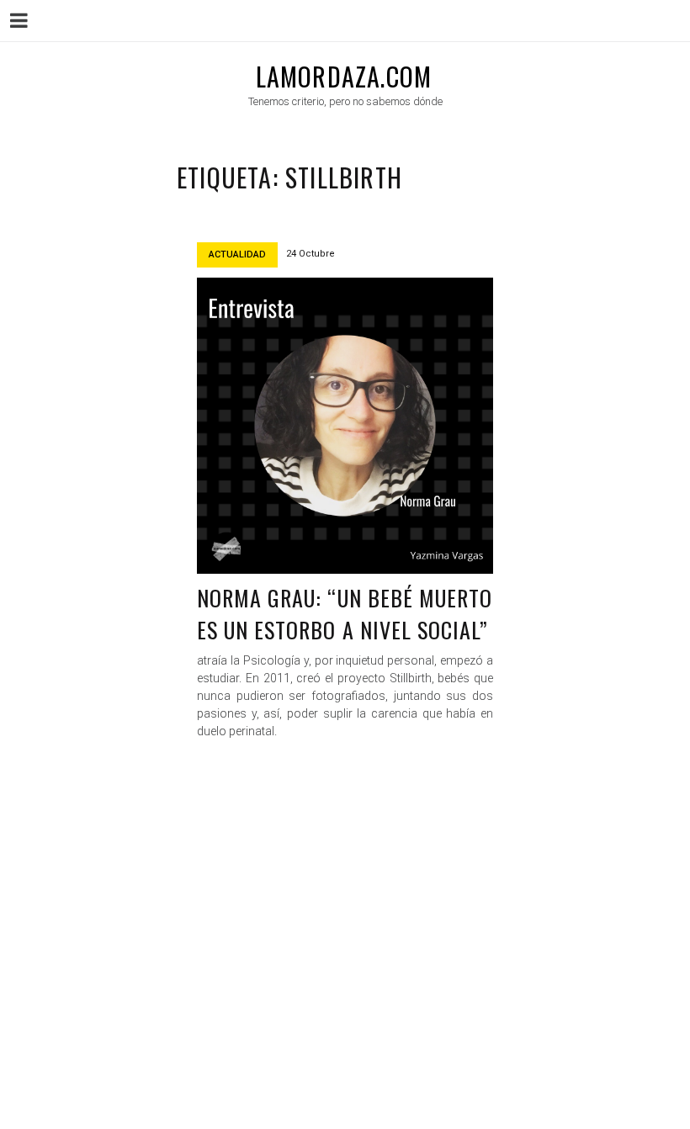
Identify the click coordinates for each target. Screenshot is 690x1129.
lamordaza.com (344, 76)
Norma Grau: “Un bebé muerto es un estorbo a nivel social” (344, 613)
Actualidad (237, 254)
